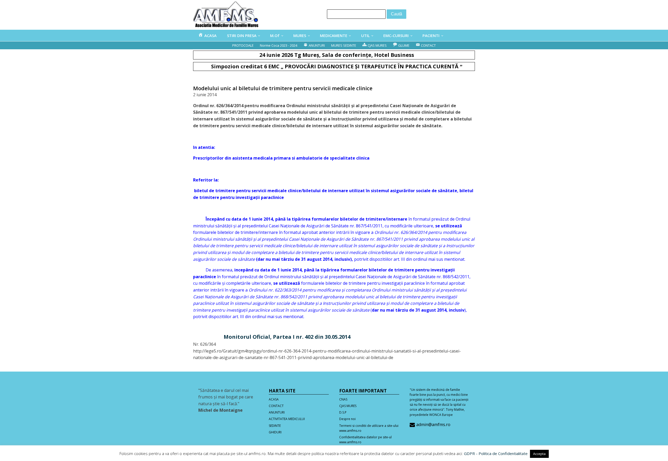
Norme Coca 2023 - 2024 (278, 45)
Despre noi (347, 419)
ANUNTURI (277, 412)
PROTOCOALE (243, 45)
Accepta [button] (539, 453)
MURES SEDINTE (343, 45)
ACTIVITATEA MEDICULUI (287, 419)
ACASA (274, 399)
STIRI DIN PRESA (242, 35)
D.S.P (343, 412)
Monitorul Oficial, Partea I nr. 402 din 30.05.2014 (287, 336)
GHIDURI (275, 432)
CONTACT (276, 406)
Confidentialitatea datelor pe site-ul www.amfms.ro (365, 439)
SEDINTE (275, 425)
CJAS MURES (347, 406)
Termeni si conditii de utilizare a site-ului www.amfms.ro (368, 428)
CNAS (343, 399)
